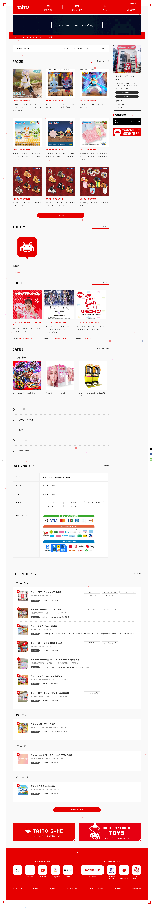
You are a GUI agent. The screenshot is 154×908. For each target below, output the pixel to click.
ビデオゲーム (24, 440)
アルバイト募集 (72, 889)
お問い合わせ (136, 889)
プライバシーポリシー (96, 889)
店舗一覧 (24, 37)
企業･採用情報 (131, 3)
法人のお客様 (17, 889)
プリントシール (26, 420)
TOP (15, 37)
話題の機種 (101, 49)
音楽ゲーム (23, 430)
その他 (21, 409)
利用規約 (118, 889)
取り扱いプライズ (66, 49)
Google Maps (127, 92)
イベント (90, 49)
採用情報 (53, 889)
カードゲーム (24, 451)
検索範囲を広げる (77, 810)
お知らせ (80, 49)
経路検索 (127, 97)
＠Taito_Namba (134, 121)
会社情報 (36, 889)
